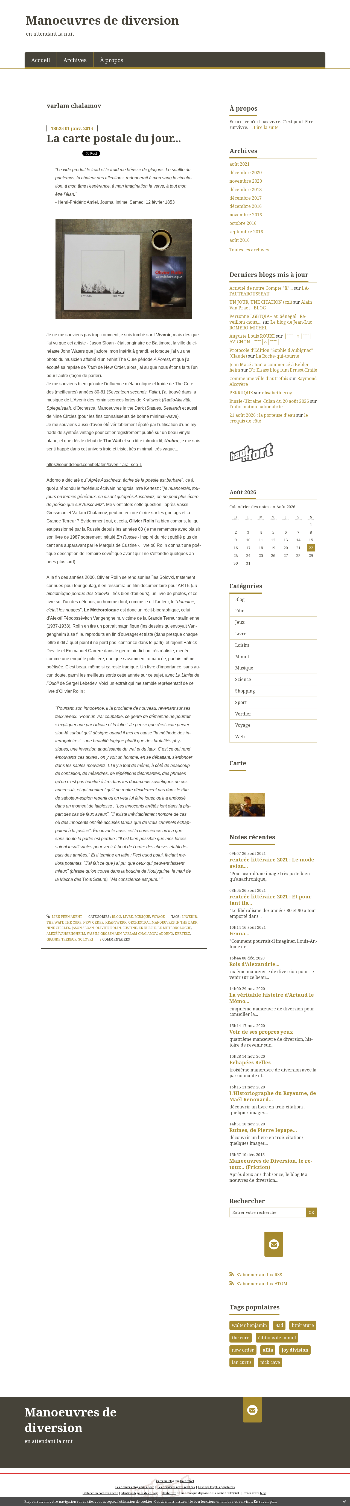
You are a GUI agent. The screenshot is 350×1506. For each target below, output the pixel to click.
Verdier (243, 714)
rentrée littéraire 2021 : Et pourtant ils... (271, 899)
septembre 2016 (246, 232)
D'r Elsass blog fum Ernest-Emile (283, 370)
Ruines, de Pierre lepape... (263, 1130)
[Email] (273, 1244)
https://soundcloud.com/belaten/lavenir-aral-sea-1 (94, 464)
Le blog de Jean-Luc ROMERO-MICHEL (270, 325)
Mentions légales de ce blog (139, 1493)
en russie (147, 928)
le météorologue (174, 928)
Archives (75, 60)
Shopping (245, 691)
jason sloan (83, 928)
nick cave (270, 1362)
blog (263, 1493)
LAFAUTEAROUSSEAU (269, 291)
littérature (303, 1325)
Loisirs (242, 645)
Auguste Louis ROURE (252, 336)
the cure (73, 922)
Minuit (242, 657)
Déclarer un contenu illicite (100, 1493)
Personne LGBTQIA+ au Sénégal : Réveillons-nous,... (268, 319)
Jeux (239, 622)
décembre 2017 (245, 198)
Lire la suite (266, 127)
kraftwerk (116, 922)
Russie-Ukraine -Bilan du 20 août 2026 (269, 401)
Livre (128, 916)
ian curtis (242, 1362)
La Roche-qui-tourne (277, 356)
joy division (295, 1350)
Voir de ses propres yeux (261, 1031)
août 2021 (239, 164)
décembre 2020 (245, 173)
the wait (54, 922)
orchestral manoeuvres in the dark (162, 922)
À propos (111, 60)
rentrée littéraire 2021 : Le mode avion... (271, 862)
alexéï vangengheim (65, 933)
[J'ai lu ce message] (344, 1501)
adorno (166, 933)
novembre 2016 (245, 215)
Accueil (40, 60)
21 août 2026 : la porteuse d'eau (262, 415)
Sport (241, 702)
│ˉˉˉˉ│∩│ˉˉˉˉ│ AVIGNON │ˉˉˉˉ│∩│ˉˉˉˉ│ (270, 339)
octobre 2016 (242, 223)
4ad (279, 1325)
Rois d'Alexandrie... (254, 964)
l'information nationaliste (256, 407)
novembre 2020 (245, 181)
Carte (237, 763)
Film (239, 611)
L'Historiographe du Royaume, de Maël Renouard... (272, 1096)
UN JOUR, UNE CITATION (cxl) (260, 302)
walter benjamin (249, 1325)
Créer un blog (165, 1481)
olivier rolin (108, 928)
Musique (142, 916)
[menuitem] (41, 59)
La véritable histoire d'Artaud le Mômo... (271, 997)
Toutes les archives (249, 250)
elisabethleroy (277, 393)
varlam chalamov (140, 933)
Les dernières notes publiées (176, 1487)
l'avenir (189, 916)
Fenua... (239, 933)
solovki (85, 939)
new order (93, 922)
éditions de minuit (277, 1338)
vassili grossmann (104, 933)
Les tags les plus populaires (216, 1487)
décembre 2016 (245, 206)
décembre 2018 (245, 189)
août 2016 (239, 240)
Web (240, 737)
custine (129, 928)
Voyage (158, 916)
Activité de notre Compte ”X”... (261, 288)
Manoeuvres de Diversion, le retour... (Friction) (271, 1163)
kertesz (182, 933)
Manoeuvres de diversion (102, 20)
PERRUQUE (241, 393)
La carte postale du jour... (113, 138)
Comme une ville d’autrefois (258, 378)
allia (268, 1350)
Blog (116, 916)
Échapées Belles (250, 1062)
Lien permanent (66, 916)
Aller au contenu (20, 5)
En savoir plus (265, 1501)
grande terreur (61, 939)
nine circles (58, 928)
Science (243, 679)
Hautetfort (187, 1481)
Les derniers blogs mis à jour (134, 1487)
